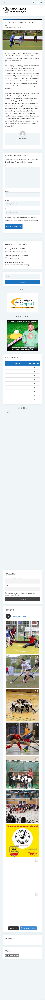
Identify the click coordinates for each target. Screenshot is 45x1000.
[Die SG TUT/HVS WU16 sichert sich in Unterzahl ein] (22, 671)
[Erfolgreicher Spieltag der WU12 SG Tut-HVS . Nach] (22, 739)
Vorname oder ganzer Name (13, 578)
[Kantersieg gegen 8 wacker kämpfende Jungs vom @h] (22, 874)
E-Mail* (7, 200)
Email (6, 585)
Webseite (8, 209)
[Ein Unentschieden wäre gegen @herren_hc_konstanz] (22, 908)
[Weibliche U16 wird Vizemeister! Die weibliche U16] (22, 705)
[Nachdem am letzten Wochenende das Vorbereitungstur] (22, 772)
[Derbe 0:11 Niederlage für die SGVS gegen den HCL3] (22, 637)
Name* (7, 191)
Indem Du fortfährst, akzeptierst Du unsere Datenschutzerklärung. (20, 594)
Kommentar (8, 166)
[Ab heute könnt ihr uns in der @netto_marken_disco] (22, 840)
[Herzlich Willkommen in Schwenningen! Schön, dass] (22, 806)
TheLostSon (22, 139)
